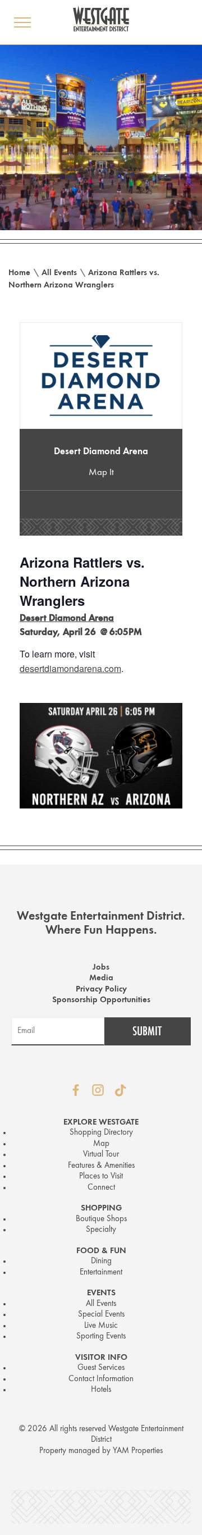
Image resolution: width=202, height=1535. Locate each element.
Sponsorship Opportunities (101, 1000)
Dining (101, 1261)
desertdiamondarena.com (70, 668)
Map (101, 1144)
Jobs (101, 967)
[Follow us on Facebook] (76, 1090)
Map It (101, 472)
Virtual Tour (101, 1154)
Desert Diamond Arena (101, 451)
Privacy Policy (101, 989)
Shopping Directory (101, 1133)
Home (19, 273)
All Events (59, 273)
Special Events (101, 1314)
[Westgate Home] (101, 18)
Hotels (101, 1390)
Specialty (101, 1230)
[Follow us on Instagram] (98, 1090)
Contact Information (101, 1379)
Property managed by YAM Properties (101, 1451)
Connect (101, 1188)
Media (101, 978)
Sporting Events (101, 1336)
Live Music (101, 1326)
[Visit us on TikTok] (120, 1090)
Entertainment (101, 1272)
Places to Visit (101, 1176)
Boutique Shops (101, 1219)
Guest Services (101, 1368)
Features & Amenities (101, 1166)
